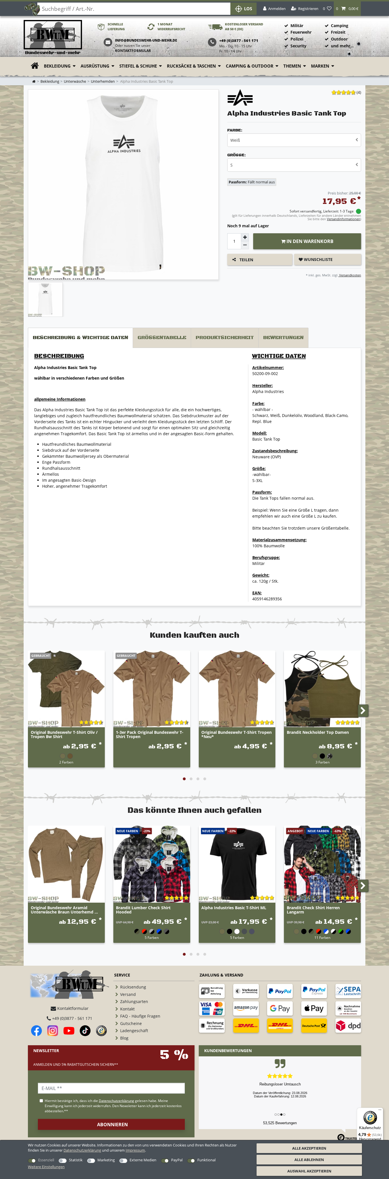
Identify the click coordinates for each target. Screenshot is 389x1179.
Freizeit (338, 32)
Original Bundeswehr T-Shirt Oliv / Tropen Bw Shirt (64, 734)
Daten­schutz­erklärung (82, 1150)
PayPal (177, 1159)
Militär (296, 25)
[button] (347, 8)
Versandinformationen (343, 219)
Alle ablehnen (309, 1159)
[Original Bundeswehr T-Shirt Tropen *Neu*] (237, 689)
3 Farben (322, 762)
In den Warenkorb (309, 241)
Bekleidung (57, 66)
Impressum (135, 1150)
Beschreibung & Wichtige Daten (80, 338)
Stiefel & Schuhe (138, 66)
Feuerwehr (301, 32)
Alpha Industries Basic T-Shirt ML (233, 907)
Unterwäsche (75, 81)
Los (248, 9)
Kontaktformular (133, 50)
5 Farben (152, 937)
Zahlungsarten (134, 1001)
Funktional (206, 1159)
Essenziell (46, 1159)
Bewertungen (283, 338)
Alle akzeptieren (309, 1148)
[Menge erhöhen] (245, 237)
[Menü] (379, 1111)
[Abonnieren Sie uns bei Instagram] (52, 1030)
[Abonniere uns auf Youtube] (69, 1030)
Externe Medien (143, 1159)
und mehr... (342, 45)
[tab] (80, 338)
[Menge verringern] (245, 245)
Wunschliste (318, 259)
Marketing (106, 1159)
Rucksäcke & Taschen (191, 66)
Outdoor (339, 39)
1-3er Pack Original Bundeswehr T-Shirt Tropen (149, 734)
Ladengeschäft (134, 1030)
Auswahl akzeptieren (309, 1171)
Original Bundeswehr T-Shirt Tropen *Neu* (236, 734)
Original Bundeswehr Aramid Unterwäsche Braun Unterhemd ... (64, 910)
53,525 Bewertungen (280, 1123)
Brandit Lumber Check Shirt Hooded (143, 910)
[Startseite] (53, 37)
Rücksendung (133, 987)
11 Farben (322, 937)
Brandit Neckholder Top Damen (318, 732)
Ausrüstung (95, 66)
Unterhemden (103, 81)
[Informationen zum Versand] (246, 1025)
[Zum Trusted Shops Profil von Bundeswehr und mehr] (101, 1030)
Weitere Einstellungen (46, 1166)
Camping (339, 25)
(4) (359, 92)
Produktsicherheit (225, 338)
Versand (128, 994)
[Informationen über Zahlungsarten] (212, 991)
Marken (320, 66)
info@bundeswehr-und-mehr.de (146, 40)
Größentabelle (162, 338)
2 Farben (66, 762)
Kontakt (127, 1009)
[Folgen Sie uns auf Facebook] (36, 1030)
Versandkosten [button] (349, 275)
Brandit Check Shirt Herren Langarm (313, 910)
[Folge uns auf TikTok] (85, 1030)
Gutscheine (131, 1023)
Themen (292, 66)
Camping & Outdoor (249, 66)
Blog (124, 1038)
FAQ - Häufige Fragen (140, 1016)
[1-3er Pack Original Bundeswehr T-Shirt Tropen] (151, 689)
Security (298, 45)
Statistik (76, 1159)
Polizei (296, 39)
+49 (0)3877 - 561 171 (71, 1018)
